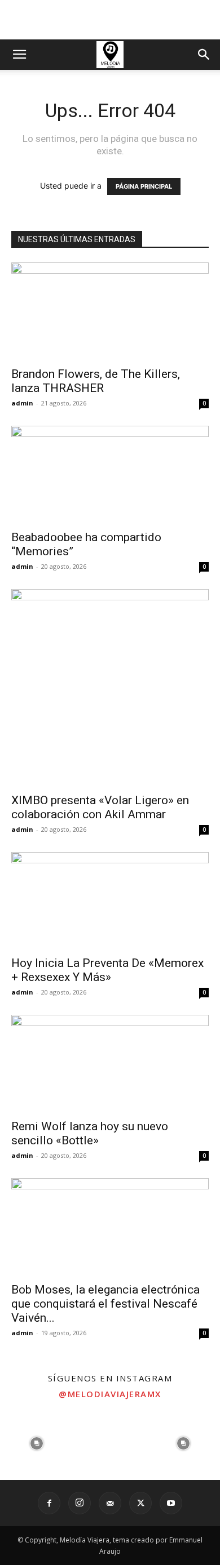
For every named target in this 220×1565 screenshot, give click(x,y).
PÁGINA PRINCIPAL (144, 186)
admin (22, 403)
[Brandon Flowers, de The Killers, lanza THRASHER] (110, 311)
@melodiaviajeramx (110, 1393)
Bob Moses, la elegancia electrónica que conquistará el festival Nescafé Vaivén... (105, 1304)
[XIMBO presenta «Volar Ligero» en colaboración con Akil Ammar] (110, 687)
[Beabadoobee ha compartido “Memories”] (110, 474)
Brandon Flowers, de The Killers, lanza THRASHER (95, 381)
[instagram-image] (36, 1443)
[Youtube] (171, 1503)
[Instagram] (79, 1503)
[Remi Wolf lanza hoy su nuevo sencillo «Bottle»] (110, 1063)
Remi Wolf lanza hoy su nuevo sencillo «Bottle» (89, 1133)
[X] (140, 1503)
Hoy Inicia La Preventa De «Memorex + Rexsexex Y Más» (107, 970)
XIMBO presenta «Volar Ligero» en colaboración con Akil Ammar (100, 807)
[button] (19, 54)
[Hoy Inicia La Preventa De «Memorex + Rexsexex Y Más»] (110, 900)
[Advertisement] (110, 20)
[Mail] (110, 1503)
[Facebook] (49, 1503)
